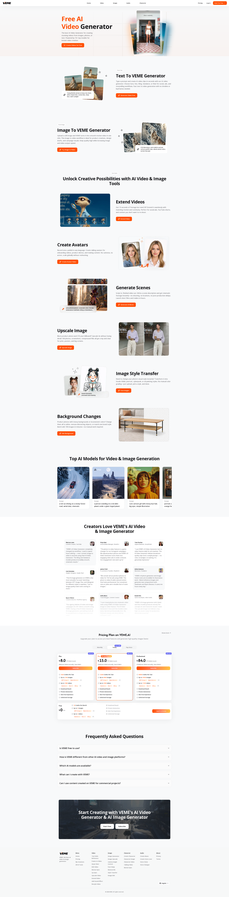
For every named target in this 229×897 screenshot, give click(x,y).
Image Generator (113, 856)
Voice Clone (144, 862)
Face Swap (111, 867)
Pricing (78, 859)
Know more (165, 633)
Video (102, 3)
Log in (208, 3)
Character (143, 3)
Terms (158, 859)
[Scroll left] (59, 482)
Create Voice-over (146, 859)
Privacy (158, 856)
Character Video (129, 862)
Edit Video (95, 867)
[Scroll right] (169, 482)
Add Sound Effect (97, 881)
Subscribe (76, 668)
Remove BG (111, 870)
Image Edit (111, 875)
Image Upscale (113, 859)
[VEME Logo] (7, 3)
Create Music (144, 856)
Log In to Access (161, 711)
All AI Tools (79, 865)
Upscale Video (96, 875)
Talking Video (128, 865)
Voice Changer (145, 865)
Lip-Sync (94, 872)
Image (115, 3)
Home (89, 3)
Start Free (107, 826)
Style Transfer (112, 872)
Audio (128, 3)
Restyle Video (96, 884)
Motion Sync (96, 870)
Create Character (129, 856)
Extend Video (96, 878)
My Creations (80, 862)
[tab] (100, 647)
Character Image (129, 859)
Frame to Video (97, 861)
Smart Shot (95, 864)
